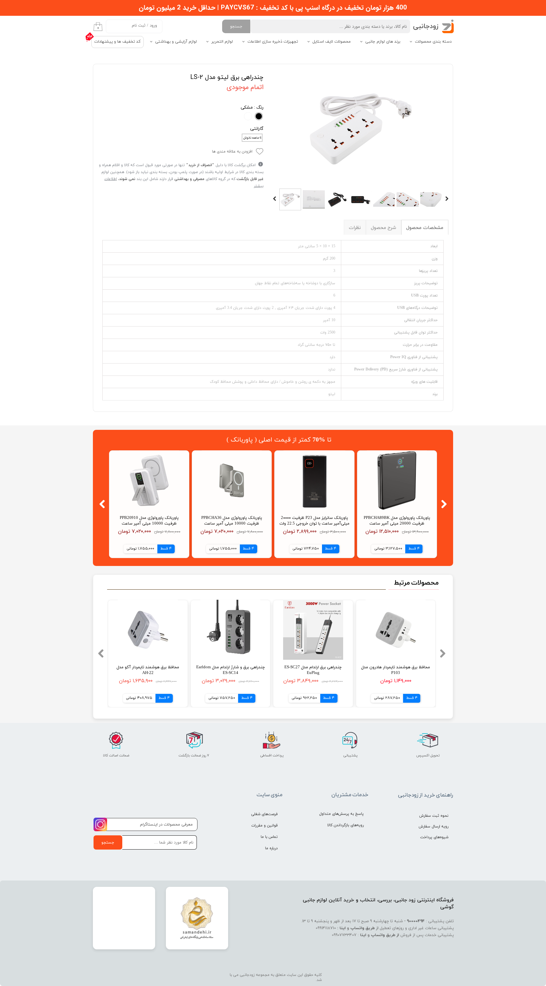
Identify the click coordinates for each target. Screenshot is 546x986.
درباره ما (271, 848)
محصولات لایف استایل (331, 42)
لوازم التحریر (222, 42)
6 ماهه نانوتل (252, 137)
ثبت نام (138, 25)
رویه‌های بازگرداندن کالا (345, 825)
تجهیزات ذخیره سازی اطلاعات (272, 42)
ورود (153, 25)
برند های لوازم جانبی (382, 42)
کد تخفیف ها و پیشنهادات (117, 42)
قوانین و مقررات (264, 825)
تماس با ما (269, 836)
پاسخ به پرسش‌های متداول (341, 813)
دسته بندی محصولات (433, 42)
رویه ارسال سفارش (433, 826)
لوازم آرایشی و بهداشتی (176, 42)
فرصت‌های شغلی (264, 814)
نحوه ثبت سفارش (433, 815)
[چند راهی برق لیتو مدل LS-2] (360, 127)
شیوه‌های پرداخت (434, 837)
